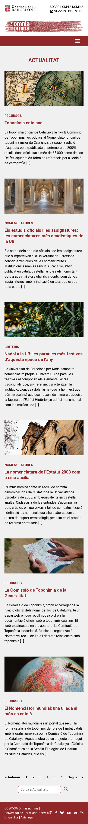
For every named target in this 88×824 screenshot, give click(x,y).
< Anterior (12, 777)
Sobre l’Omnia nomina (67, 7)
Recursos (13, 116)
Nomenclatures (18, 223)
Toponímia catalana (23, 122)
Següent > (75, 777)
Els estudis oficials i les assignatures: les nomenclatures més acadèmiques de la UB (43, 236)
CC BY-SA (11, 808)
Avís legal (27, 817)
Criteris (11, 347)
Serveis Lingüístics (69, 11)
